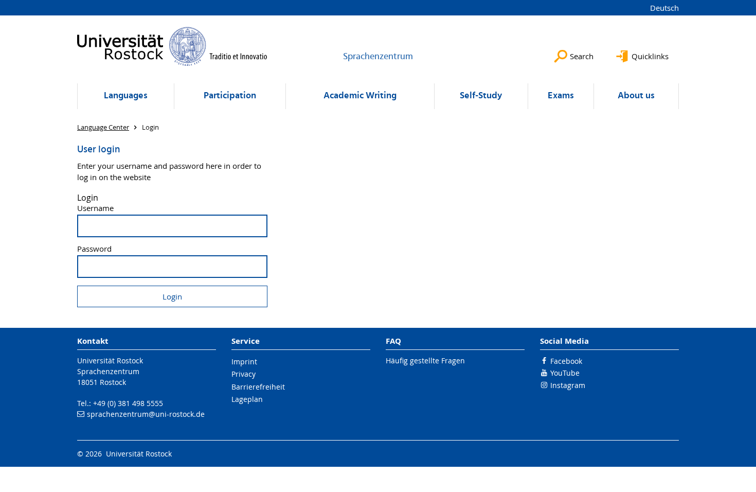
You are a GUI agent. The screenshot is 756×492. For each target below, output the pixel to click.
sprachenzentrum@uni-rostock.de (146, 414)
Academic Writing (360, 96)
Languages (126, 96)
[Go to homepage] (172, 46)
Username (95, 208)
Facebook (566, 361)
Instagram (567, 385)
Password (94, 249)
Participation (230, 96)
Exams (561, 96)
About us (636, 96)
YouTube (565, 373)
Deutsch (664, 8)
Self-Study (481, 96)
